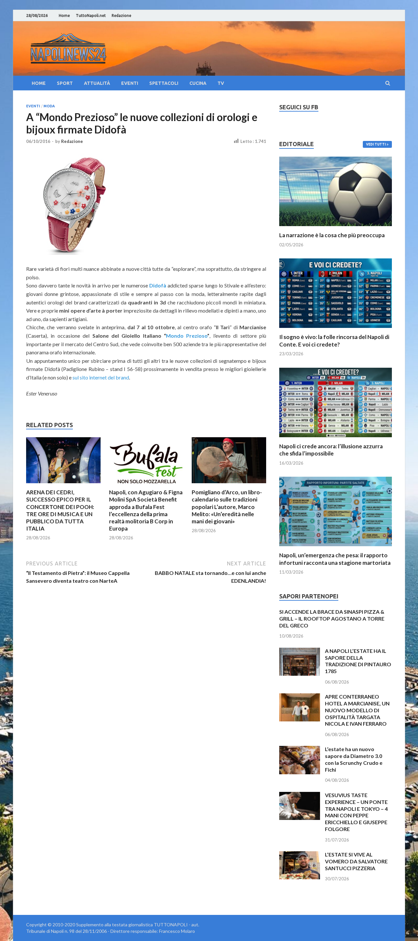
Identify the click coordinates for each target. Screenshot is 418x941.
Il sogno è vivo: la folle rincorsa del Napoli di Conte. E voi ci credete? (334, 340)
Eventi (129, 83)
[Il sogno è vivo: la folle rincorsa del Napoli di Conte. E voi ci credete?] (335, 329)
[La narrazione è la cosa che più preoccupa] (335, 227)
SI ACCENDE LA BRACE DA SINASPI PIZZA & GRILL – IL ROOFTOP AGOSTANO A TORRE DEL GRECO (331, 618)
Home (64, 15)
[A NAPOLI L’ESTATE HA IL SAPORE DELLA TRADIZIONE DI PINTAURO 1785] (299, 651)
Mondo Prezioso (186, 335)
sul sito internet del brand (100, 377)
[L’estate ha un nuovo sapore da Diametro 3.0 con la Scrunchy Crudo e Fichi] (299, 750)
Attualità (97, 83)
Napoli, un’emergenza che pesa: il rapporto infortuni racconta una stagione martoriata (335, 559)
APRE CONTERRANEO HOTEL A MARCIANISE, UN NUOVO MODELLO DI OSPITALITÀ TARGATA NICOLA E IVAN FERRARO (357, 710)
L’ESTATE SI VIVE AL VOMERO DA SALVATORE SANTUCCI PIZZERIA (356, 861)
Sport (65, 83)
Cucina (197, 83)
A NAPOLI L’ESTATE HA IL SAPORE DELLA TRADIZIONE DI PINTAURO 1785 (358, 661)
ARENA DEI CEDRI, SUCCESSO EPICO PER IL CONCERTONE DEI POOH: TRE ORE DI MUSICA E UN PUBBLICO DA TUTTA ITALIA (60, 510)
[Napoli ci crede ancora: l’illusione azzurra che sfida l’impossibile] (335, 439)
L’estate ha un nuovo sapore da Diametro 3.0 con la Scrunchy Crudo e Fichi (353, 759)
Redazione (121, 15)
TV (220, 83)
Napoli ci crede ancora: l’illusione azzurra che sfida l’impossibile (331, 450)
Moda (49, 106)
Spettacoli (163, 83)
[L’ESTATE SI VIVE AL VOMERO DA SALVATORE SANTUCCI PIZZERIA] (299, 855)
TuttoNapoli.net (91, 15)
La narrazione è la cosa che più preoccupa (332, 235)
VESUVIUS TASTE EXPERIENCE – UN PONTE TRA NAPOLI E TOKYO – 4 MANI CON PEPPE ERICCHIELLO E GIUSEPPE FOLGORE (356, 812)
